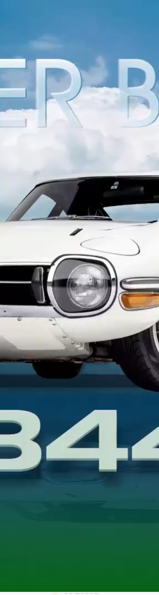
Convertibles (77, 593)
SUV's (82, 593)
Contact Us (96, 593)
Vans (91, 593)
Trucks (87, 593)
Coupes (71, 593)
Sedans (66, 593)
